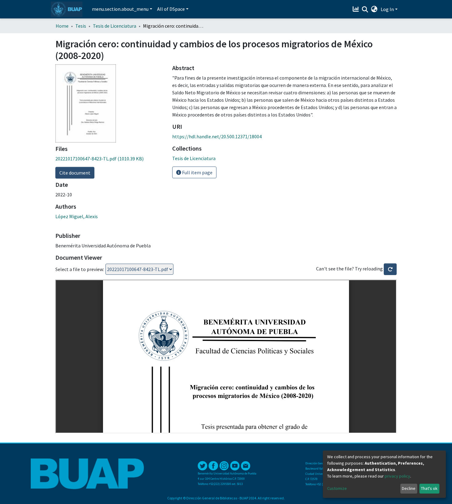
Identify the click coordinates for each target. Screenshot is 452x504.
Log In (387, 9)
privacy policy (397, 476)
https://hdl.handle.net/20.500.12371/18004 (217, 136)
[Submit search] (365, 10)
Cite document (74, 173)
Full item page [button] (196, 172)
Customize (337, 488)
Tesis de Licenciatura (114, 26)
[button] (374, 9)
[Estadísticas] (356, 9)
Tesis (80, 26)
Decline (408, 488)
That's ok (429, 488)
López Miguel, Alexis (76, 216)
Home (62, 26)
